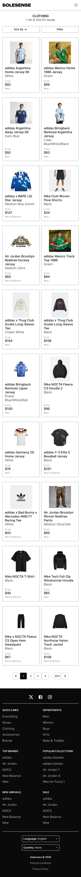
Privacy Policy (41, 868)
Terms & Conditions (40, 862)
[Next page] (65, 676)
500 (57, 676)
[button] (76, 5)
